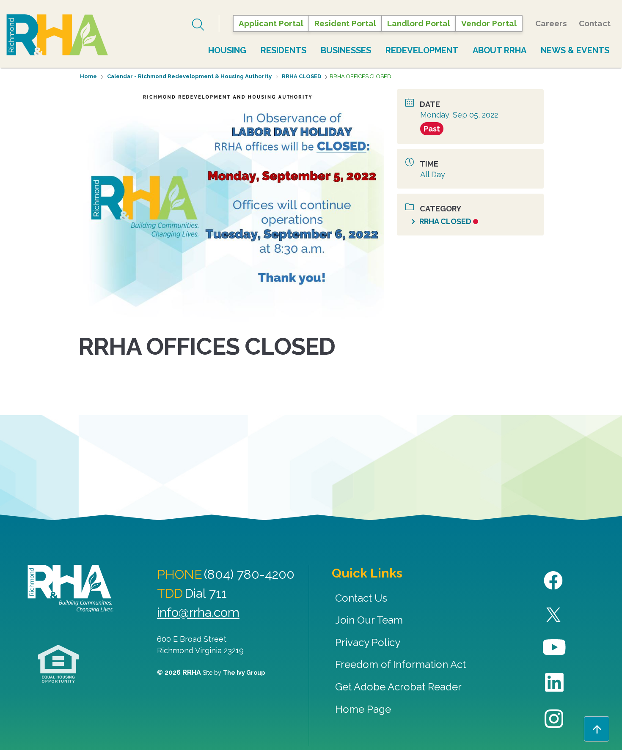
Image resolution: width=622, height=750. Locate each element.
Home (88, 76)
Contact (595, 23)
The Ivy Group (244, 672)
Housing (227, 50)
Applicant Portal (271, 23)
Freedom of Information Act (400, 664)
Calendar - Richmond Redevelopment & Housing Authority (189, 76)
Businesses (346, 50)
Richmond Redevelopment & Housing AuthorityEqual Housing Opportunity (58, 664)
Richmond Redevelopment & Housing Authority (57, 35)
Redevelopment (421, 50)
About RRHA (499, 50)
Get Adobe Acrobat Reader (398, 687)
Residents (283, 50)
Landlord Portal (418, 23)
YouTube (554, 647)
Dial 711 (205, 593)
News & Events (575, 50)
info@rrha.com (198, 612)
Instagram (554, 718)
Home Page (363, 709)
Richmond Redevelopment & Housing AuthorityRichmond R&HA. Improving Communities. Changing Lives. (70, 588)
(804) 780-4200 (249, 574)
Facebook (554, 580)
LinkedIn (554, 682)
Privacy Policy (367, 642)
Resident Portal (345, 23)
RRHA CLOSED (301, 76)
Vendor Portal (489, 23)
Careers (551, 23)
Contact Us (361, 598)
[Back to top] (596, 729)
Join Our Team (369, 620)
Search (199, 24)
